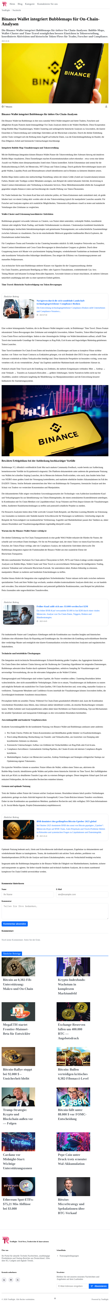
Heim (12, 4)
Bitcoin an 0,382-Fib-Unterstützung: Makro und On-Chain (18, 984)
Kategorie (30, 4)
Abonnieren (101, 1286)
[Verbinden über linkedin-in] (4, 1279)
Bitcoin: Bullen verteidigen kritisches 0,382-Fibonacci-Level (73, 1074)
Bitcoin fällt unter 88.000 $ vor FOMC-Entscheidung (72, 1114)
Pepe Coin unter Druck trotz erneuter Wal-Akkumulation (72, 1159)
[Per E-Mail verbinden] (10, 1279)
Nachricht (16, 10)
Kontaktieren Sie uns (47, 4)
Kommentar (7, 901)
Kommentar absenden (14, 924)
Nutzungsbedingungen (69, 1256)
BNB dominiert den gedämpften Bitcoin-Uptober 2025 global (66, 821)
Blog (20, 4)
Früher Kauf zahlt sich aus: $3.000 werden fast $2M (62, 606)
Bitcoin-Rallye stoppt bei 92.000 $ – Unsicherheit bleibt (17, 1074)
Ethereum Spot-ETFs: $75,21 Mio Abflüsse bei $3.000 (18, 1204)
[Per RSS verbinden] (17, 1279)
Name (4, 889)
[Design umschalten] (55, 1298)
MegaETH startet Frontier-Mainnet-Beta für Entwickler (16, 1029)
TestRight (6, 10)
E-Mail (59, 889)
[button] (106, 106)
